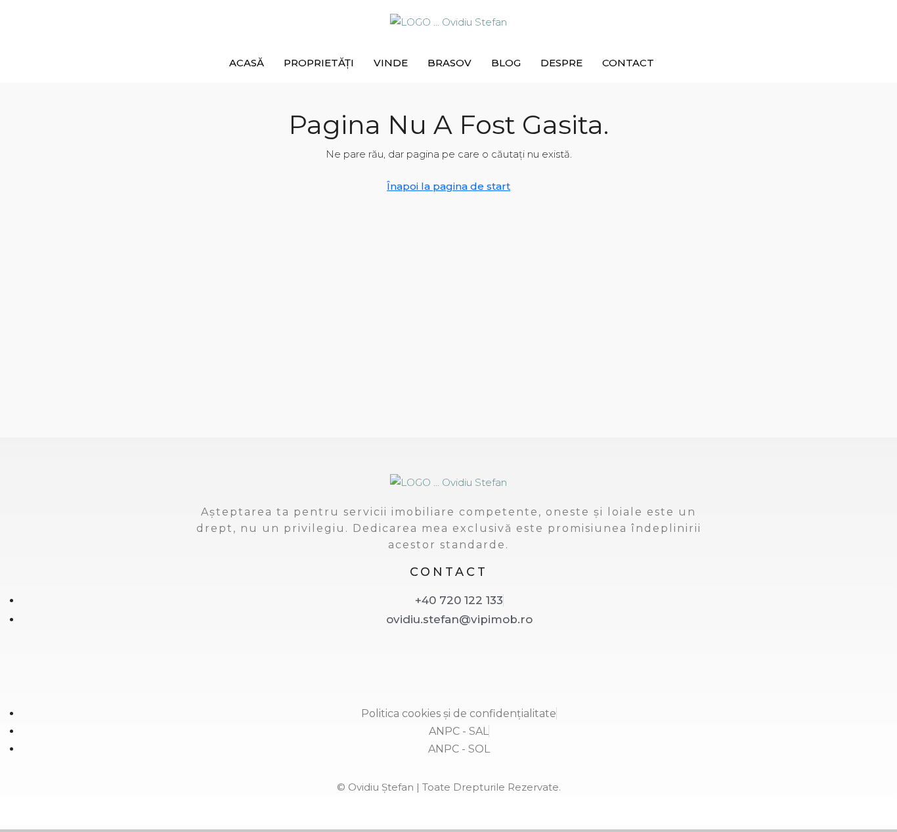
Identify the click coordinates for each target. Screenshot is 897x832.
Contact (628, 62)
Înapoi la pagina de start (448, 186)
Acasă (246, 62)
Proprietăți (319, 62)
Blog (506, 62)
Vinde (391, 62)
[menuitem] (747, 63)
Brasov (449, 62)
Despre (561, 62)
